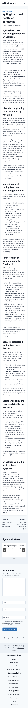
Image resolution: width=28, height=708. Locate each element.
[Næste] (23, 550)
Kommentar (6, 577)
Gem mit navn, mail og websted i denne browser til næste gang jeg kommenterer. (13, 623)
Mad (3, 11)
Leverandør (14, 698)
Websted (6, 617)
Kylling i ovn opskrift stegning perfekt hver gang (21, 524)
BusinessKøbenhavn (14, 680)
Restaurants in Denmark (14, 666)
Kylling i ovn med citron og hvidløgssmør (7, 523)
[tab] (10, 558)
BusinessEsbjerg (14, 687)
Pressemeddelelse (14, 694)
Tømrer (14, 701)
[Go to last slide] (4, 550)
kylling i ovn (7, 25)
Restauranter (14, 662)
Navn (5, 602)
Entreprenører (14, 705)
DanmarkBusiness (14, 677)
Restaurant (14, 659)
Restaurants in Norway (14, 669)
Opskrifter (9, 11)
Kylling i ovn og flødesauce (14, 546)
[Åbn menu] (24, 3)
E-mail (5, 610)
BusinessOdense (14, 683)
